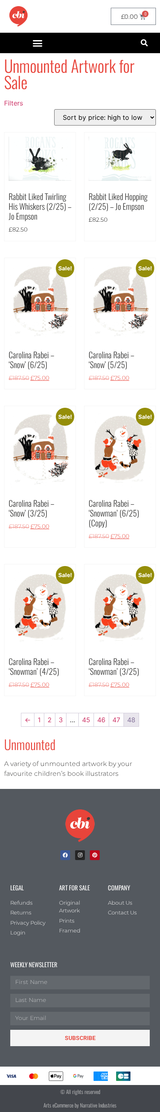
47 (116, 720)
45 (86, 720)
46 (101, 720)
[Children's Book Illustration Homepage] (80, 825)
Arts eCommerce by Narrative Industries (80, 1105)
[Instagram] (80, 855)
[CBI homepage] (18, 16)
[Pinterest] (95, 855)
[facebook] (65, 855)
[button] (38, 43)
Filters (13, 103)
